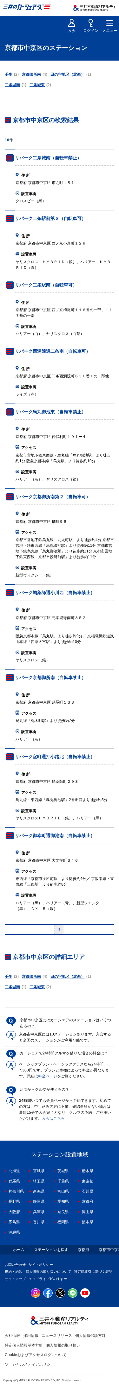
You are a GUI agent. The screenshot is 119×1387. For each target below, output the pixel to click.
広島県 (14, 1222)
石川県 (87, 1191)
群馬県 (14, 1181)
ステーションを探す (51, 1250)
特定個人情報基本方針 (24, 1345)
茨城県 (63, 1171)
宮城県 (38, 1171)
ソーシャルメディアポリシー (29, 1364)
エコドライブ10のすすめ (48, 1279)
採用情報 (30, 1335)
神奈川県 (16, 1191)
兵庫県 (38, 1212)
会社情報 (12, 1335)
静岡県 (38, 1201)
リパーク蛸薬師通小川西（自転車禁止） (55, 592)
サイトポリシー (41, 1264)
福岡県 (63, 1222)
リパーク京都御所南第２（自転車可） (52, 496)
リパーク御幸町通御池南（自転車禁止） (55, 835)
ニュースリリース (57, 1335)
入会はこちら (53, 1118)
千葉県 (63, 1181)
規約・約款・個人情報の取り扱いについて (38, 1271)
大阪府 (14, 1212)
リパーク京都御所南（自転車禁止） (50, 677)
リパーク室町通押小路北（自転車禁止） (55, 756)
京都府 (87, 1201)
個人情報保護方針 (90, 1335)
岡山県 (87, 1212)
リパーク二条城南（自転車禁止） (48, 157)
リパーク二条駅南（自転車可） (46, 284)
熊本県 (87, 1222)
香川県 (38, 1222)
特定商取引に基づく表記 (93, 1271)
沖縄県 (14, 1232)
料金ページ (47, 1076)
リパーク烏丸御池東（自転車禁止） (50, 411)
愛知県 (63, 1201)
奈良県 (63, 1212)
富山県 (63, 1191)
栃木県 (87, 1171)
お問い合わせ (15, 1264)
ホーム (18, 1250)
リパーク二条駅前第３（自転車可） (50, 218)
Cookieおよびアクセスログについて (36, 1355)
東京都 (87, 1181)
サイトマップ (15, 1279)
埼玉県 (38, 1181)
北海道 (14, 1171)
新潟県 (38, 1191)
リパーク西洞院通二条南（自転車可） (52, 351)
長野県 (14, 1201)
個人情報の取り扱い (63, 1345)
